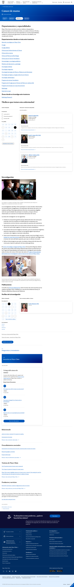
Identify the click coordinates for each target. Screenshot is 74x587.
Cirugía (3, 45)
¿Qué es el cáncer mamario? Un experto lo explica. (13, 434)
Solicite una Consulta (7, 14)
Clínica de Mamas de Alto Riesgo (10, 56)
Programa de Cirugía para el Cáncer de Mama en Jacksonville (18, 83)
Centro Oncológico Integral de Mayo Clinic (14, 247)
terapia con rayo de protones (11, 237)
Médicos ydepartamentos (19, 18)
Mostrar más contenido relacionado (9, 440)
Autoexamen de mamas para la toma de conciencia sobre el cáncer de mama (18, 448)
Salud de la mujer (6, 91)
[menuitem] (5, 18)
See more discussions (14, 421)
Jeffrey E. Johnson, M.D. (33, 155)
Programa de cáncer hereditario (10, 80)
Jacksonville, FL (7, 114)
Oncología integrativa (7, 69)
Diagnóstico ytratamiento (11, 18)
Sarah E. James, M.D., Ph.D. (34, 135)
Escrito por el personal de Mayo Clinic (10, 334)
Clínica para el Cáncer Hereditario (11, 58)
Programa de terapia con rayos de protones (13, 85)
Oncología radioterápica (8, 77)
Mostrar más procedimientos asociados (10, 457)
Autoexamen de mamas (7, 437)
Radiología (4, 88)
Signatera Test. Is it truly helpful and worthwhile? (13, 412)
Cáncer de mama (11, 10)
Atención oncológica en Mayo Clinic (11, 42)
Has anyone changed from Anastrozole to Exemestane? (12, 400)
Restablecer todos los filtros (8, 143)
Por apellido (4, 121)
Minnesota (4, 327)
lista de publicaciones (14, 287)
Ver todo (3, 329)
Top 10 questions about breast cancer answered (12, 466)
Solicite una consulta (7, 342)
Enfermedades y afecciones (8, 6)
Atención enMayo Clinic (27, 18)
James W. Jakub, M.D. (33, 115)
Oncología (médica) (7, 66)
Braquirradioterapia (6, 454)
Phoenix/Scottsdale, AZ (8, 116)
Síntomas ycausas (5, 18)
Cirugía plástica (6, 47)
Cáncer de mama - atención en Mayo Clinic (11, 337)
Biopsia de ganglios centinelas (8, 451)
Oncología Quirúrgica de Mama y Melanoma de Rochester (17, 72)
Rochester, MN (6, 118)
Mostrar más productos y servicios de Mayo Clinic (13, 488)
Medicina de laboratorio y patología (11, 64)
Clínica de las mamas (7, 53)
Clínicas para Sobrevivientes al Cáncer (12, 50)
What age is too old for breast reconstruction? (13, 389)
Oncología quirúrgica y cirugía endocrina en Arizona (15, 75)
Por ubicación (4, 111)
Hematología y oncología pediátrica (11, 61)
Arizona (3, 324)
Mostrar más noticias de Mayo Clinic (10, 477)
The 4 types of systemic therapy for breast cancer (13, 469)
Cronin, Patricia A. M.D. (33, 303)
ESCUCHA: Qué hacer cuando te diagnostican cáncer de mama (15, 485)
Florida (3, 325)
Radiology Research (7, 97)
